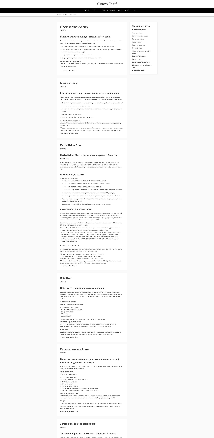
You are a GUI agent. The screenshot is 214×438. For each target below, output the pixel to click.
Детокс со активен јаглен (140, 36)
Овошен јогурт (136, 42)
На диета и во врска (138, 45)
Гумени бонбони (137, 48)
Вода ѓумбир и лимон (138, 56)
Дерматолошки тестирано (94, 58)
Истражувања (64, 213)
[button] (134, 10)
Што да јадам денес (138, 70)
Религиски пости (137, 59)
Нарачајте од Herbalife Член (69, 71)
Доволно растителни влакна (141, 62)
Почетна (59, 14)
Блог (63, 14)
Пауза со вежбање (138, 39)
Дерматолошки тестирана (85, 117)
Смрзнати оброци (137, 33)
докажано (63, 294)
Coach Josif (107, 4)
